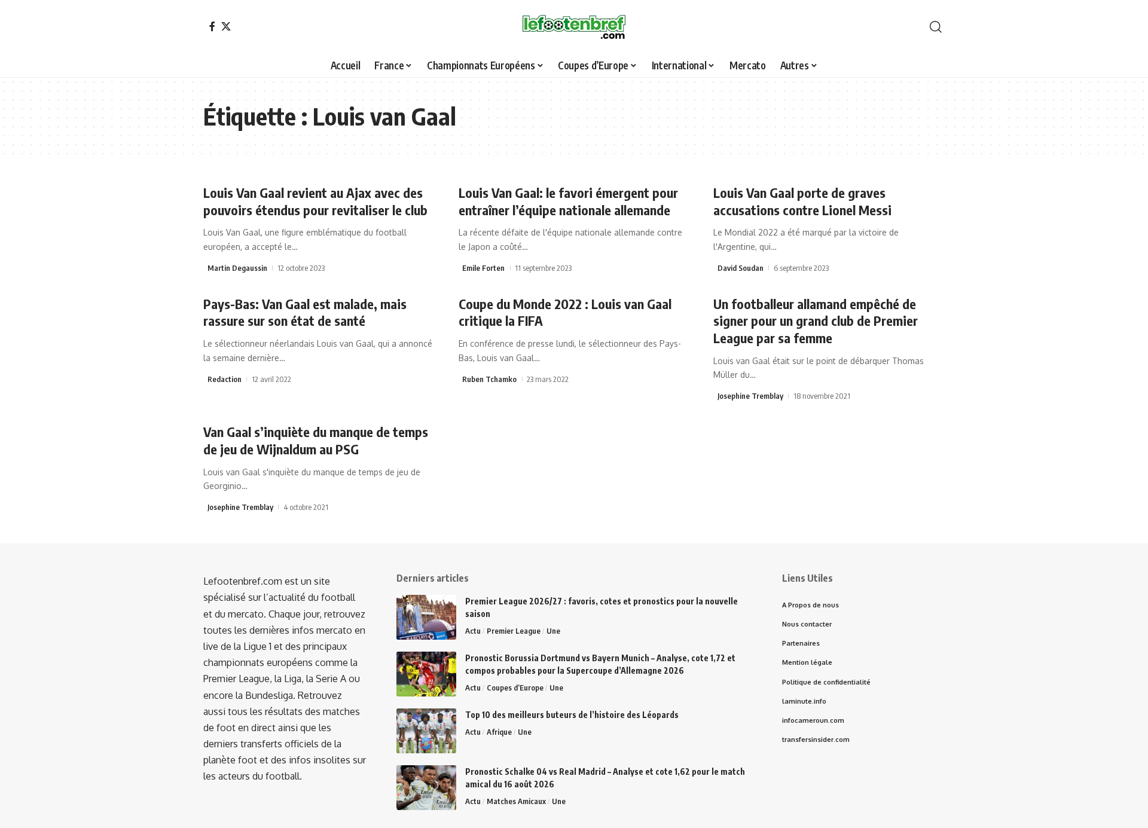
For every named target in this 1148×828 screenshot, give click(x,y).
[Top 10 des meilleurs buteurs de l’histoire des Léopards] (426, 730)
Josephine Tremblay (750, 396)
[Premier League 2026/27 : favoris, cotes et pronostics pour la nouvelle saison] (426, 617)
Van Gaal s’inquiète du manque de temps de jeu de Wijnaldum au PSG (315, 440)
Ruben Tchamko (489, 379)
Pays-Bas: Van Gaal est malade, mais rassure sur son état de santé (305, 312)
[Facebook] (212, 26)
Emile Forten (483, 268)
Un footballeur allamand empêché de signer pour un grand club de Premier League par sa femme (815, 320)
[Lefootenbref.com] (574, 27)
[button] (936, 27)
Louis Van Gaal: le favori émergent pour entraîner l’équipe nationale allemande (568, 201)
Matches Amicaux (516, 801)
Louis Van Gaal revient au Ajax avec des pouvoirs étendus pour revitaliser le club (315, 201)
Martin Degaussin (237, 268)
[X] (226, 26)
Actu (473, 630)
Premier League (514, 630)
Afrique (499, 732)
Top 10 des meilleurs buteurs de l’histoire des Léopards (572, 715)
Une (553, 630)
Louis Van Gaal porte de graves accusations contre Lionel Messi (802, 201)
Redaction (224, 379)
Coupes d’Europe (515, 687)
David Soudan (741, 268)
